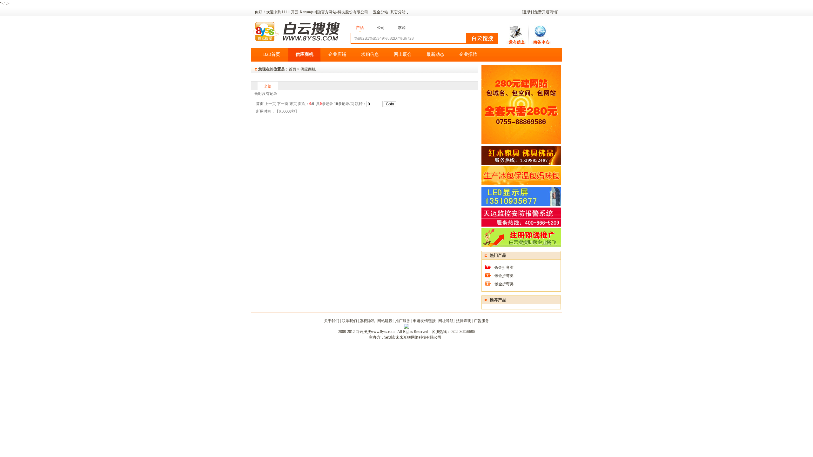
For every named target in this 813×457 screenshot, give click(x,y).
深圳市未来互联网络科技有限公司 (412, 337)
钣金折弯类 (504, 267)
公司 (381, 27)
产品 (360, 27)
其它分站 (398, 12)
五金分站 (381, 12)
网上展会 (403, 54)
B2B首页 (271, 54)
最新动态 (435, 54)
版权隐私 (367, 321)
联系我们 (349, 321)
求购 (402, 27)
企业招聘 (468, 54)
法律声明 (463, 321)
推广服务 (402, 321)
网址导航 (446, 321)
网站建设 (385, 321)
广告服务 (481, 321)
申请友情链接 (424, 321)
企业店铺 (337, 54)
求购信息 (370, 54)
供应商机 (304, 54)
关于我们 (331, 321)
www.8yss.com (382, 331)
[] (545, 12)
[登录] (527, 12)
